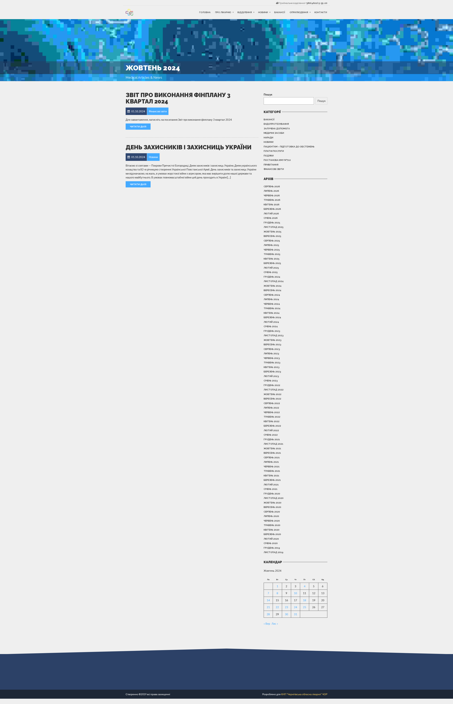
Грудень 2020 (272, 493)
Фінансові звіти (274, 169)
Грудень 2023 (272, 331)
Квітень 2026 (271, 204)
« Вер (267, 623)
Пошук (268, 94)
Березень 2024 (272, 317)
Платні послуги (274, 151)
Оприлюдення (299, 12)
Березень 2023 (272, 371)
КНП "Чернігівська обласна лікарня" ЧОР (304, 694)
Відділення (244, 12)
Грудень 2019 (272, 548)
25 (304, 607)
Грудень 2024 (272, 276)
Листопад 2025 (273, 227)
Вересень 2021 (272, 453)
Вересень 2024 (272, 290)
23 (286, 607)
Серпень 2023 (272, 349)
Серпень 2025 (272, 240)
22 (277, 607)
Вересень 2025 (272, 236)
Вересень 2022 (272, 398)
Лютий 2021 (271, 484)
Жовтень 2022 (272, 394)
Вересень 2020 (272, 507)
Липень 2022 (271, 407)
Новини (263, 12)
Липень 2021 (271, 462)
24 (295, 607)
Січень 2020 (271, 543)
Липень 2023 (271, 353)
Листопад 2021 (273, 444)
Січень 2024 (271, 326)
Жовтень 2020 (272, 502)
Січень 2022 (271, 434)
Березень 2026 (272, 209)
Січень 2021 (270, 489)
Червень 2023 (272, 358)
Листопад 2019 (273, 552)
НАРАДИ (268, 137)
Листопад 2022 (273, 389)
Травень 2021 (272, 471)
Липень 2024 (271, 299)
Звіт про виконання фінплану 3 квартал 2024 (178, 98)
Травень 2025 (272, 254)
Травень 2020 (272, 525)
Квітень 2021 (271, 475)
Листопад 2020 (273, 498)
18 (304, 600)
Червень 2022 (272, 412)
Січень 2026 (271, 218)
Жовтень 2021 (272, 448)
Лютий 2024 (271, 322)
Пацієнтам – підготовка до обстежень (289, 146)
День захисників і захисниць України (188, 147)
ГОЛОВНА (205, 12)
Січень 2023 (271, 380)
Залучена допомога (277, 128)
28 (268, 614)
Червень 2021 (272, 466)
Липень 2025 (271, 245)
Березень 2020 (272, 534)
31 (295, 614)
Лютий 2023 (271, 376)
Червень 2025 (272, 249)
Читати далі (138, 126)
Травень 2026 (272, 200)
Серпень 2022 (272, 403)
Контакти (320, 12)
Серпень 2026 (272, 186)
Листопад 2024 (274, 281)
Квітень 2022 (271, 421)
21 (268, 607)
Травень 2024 (272, 308)
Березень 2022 (272, 425)
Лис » (275, 623)
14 (268, 600)
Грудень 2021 (272, 439)
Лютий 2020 (271, 538)
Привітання (271, 164)
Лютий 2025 (271, 267)
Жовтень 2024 (273, 286)
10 (295, 593)
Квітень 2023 (271, 367)
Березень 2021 (272, 480)
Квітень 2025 (271, 258)
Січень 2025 (271, 272)
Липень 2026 (271, 191)
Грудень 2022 (272, 385)
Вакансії (279, 12)
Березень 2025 (272, 263)
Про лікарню (223, 12)
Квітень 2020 (271, 529)
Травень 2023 (272, 362)
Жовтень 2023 (272, 340)
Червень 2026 (272, 195)
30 (286, 614)
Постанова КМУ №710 (277, 160)
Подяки (269, 155)
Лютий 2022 (271, 430)
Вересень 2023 (272, 344)
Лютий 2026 (271, 213)
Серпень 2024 (272, 295)
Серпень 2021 (272, 457)
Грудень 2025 (272, 222)
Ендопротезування (276, 124)
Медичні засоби (274, 133)
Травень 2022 (272, 416)
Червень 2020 (272, 520)
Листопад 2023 (273, 335)
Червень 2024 (272, 304)
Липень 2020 (271, 516)
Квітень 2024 (272, 313)
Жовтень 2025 (272, 231)
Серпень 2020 (272, 511)
